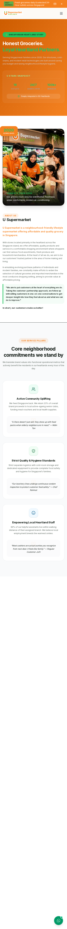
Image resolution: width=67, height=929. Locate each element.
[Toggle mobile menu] (61, 13)
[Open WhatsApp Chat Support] (58, 920)
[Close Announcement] (61, 3)
